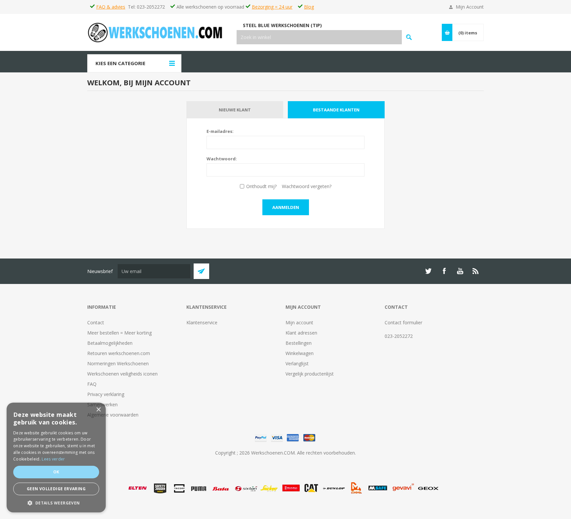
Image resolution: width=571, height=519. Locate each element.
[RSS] (476, 271)
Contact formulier (403, 322)
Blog (309, 7)
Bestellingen (299, 343)
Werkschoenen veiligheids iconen (122, 374)
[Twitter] (428, 271)
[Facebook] (444, 271)
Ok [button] (56, 472)
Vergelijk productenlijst (310, 374)
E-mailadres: (220, 131)
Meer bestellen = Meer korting (119, 333)
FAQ (91, 384)
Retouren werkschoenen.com (118, 353)
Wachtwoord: (222, 159)
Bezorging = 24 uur (272, 7)
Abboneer (201, 271)
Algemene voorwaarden (112, 415)
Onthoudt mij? (261, 186)
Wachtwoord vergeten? (306, 186)
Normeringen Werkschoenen (118, 363)
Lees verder (53, 459)
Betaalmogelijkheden (110, 343)
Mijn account (299, 322)
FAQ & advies (110, 7)
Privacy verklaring (105, 394)
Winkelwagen (300, 353)
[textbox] (319, 37)
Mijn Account (470, 7)
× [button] (98, 409)
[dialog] (56, 457)
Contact (95, 322)
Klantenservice (201, 322)
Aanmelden (285, 207)
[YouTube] (460, 271)
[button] (56, 502)
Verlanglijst (297, 363)
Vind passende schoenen (409, 37)
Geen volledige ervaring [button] (56, 489)
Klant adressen (301, 333)
